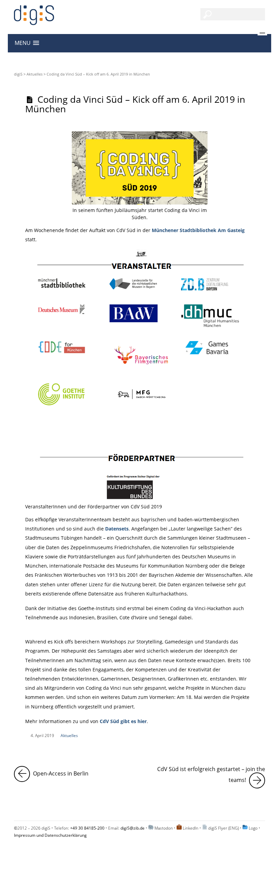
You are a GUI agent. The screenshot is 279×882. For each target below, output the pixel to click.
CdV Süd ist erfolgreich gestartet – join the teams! (211, 775)
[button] (27, 43)
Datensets (117, 528)
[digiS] (34, 21)
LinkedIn (190, 828)
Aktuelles (35, 74)
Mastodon (163, 828)
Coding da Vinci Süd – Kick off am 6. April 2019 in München (135, 104)
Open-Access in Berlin (60, 771)
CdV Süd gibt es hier (122, 721)
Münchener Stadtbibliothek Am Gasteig (198, 230)
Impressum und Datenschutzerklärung (50, 835)
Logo (253, 828)
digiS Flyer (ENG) (223, 828)
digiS (18, 74)
